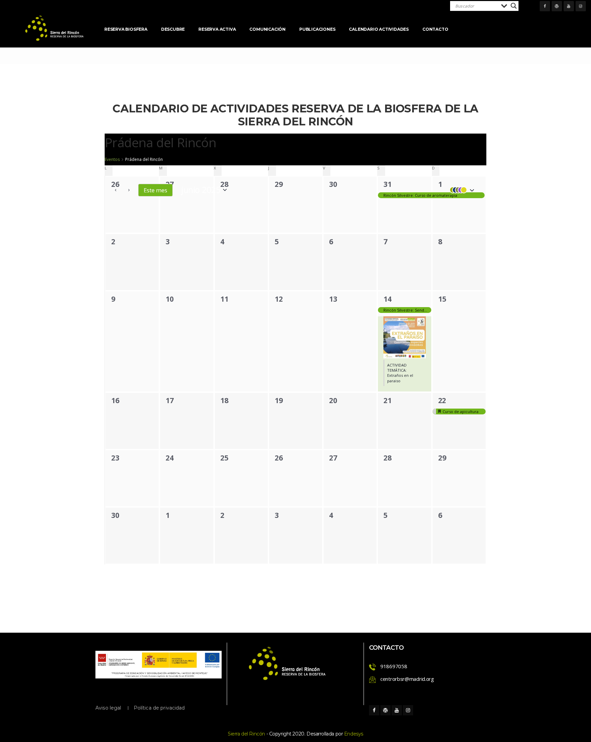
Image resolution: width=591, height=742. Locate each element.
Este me (155, 190)
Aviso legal (108, 708)
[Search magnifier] (513, 6)
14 (387, 299)
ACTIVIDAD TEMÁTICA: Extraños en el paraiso (400, 372)
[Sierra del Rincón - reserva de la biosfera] (54, 28)
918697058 (393, 666)
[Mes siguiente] (129, 190)
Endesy (353, 734)
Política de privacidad (159, 708)
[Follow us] (545, 6)
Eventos (112, 159)
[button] (460, 190)
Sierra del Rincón (246, 734)
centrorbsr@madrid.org (407, 678)
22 (442, 400)
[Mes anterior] (115, 190)
